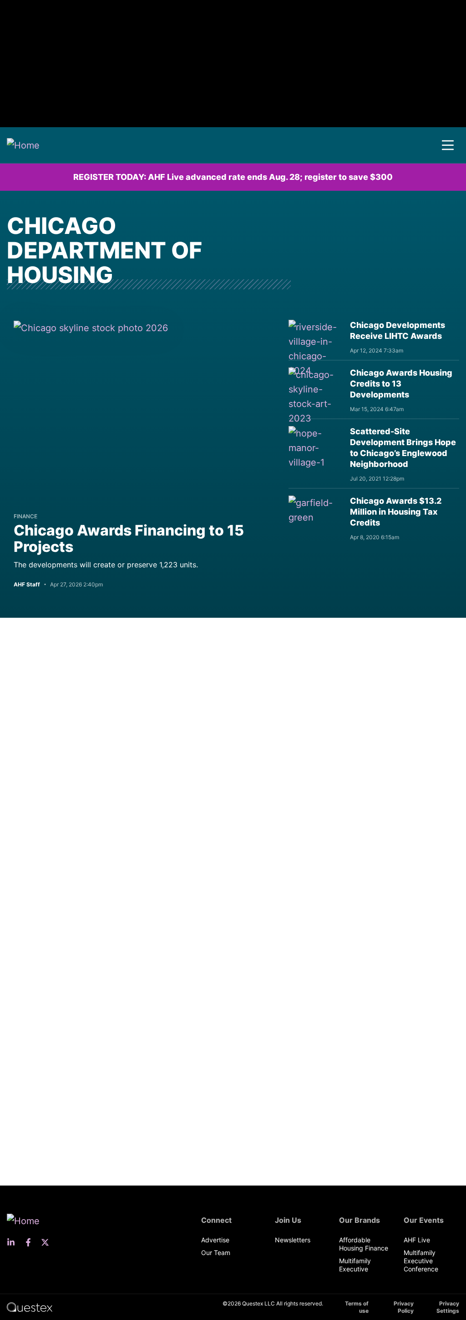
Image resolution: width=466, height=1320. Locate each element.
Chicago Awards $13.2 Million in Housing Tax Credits (395, 511)
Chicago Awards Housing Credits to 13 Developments (401, 383)
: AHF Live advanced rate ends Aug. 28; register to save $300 (233, 177)
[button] (447, 145)
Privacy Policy (404, 1307)
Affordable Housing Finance (363, 1244)
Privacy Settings (447, 1307)
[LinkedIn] (13, 1242)
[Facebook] (31, 1242)
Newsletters (292, 1240)
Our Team (215, 1252)
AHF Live (417, 1240)
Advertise (215, 1240)
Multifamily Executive (355, 1265)
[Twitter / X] (48, 1242)
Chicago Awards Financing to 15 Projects (129, 538)
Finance (25, 516)
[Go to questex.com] (29, 1306)
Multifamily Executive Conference (421, 1261)
